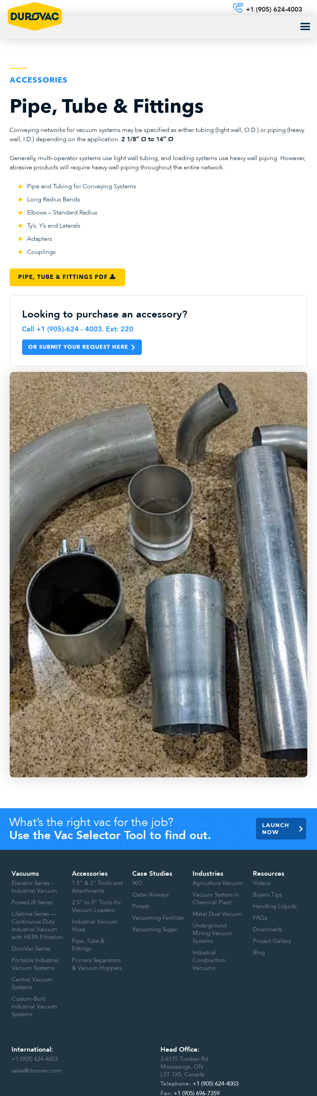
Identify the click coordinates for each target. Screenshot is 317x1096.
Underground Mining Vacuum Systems (212, 933)
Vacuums (25, 874)
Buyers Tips (267, 894)
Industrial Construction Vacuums (209, 960)
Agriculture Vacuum (218, 883)
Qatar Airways (150, 894)
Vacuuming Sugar (154, 929)
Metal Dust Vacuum (217, 913)
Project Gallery (272, 940)
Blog (259, 952)
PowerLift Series (32, 902)
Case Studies (152, 874)
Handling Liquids (275, 906)
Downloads (267, 929)
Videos (261, 883)
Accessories (90, 874)
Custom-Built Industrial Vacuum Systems (34, 1006)
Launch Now (275, 829)
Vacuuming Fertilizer (158, 917)
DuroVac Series (31, 948)
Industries (208, 874)
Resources (269, 874)
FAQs (260, 917)
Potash (141, 906)
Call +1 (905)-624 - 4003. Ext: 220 (77, 329)
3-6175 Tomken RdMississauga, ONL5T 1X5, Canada (184, 1066)
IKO (137, 883)
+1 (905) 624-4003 (35, 1058)
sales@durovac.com (37, 1070)
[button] (305, 27)
